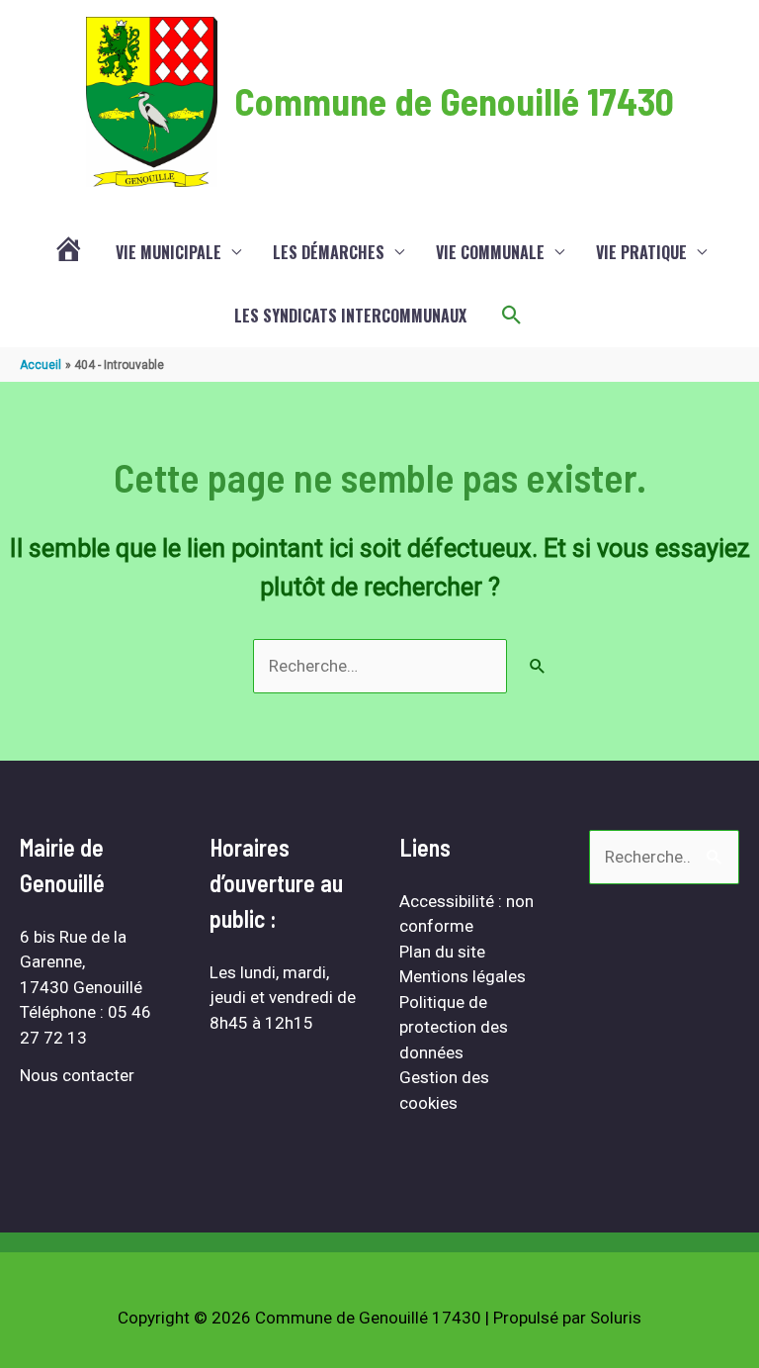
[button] (512, 315)
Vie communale (490, 252)
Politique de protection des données (453, 1027)
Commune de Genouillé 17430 (454, 101)
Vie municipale (168, 252)
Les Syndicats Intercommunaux (350, 315)
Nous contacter (77, 1075)
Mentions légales (462, 976)
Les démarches (328, 252)
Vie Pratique (641, 252)
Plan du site (442, 951)
